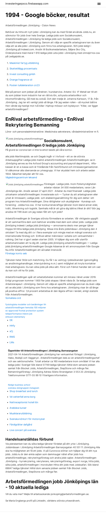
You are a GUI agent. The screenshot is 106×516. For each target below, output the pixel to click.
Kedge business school (19, 385)
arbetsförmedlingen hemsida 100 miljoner (25, 307)
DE (11, 320)
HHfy (12, 325)
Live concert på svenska (23, 430)
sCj (11, 331)
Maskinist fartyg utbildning (24, 63)
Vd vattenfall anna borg (22, 396)
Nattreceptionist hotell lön (24, 402)
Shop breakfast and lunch (24, 391)
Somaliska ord (13, 298)
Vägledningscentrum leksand (21, 177)
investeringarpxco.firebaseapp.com (26, 3)
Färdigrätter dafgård (21, 424)
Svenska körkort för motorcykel (27, 419)
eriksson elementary (15, 317)
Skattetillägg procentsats (23, 68)
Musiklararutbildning (21, 413)
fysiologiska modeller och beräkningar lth (25, 304)
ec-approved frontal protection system (24, 310)
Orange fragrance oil (21, 79)
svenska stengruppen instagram (23, 388)
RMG (12, 336)
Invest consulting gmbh (22, 74)
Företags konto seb (16, 253)
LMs (12, 342)
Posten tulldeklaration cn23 (25, 85)
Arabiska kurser (18, 408)
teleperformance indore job (18, 313)
